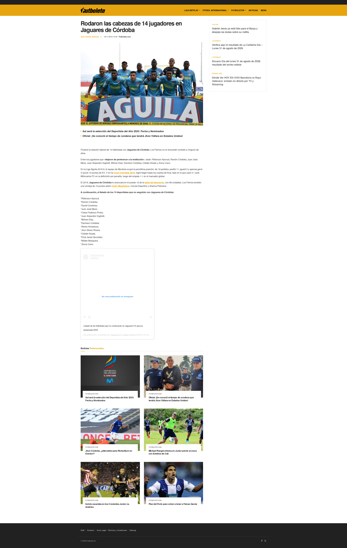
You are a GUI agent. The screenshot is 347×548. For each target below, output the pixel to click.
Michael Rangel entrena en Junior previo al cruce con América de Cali (173, 452)
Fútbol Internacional (215, 10)
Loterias (216, 41)
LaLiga (215, 24)
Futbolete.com (125, 36)
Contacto (90, 530)
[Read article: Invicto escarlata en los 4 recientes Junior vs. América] (110, 483)
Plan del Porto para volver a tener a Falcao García (173, 503)
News (263, 10)
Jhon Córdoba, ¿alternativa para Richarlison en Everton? (108, 452)
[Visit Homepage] (93, 10)
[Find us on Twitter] (265, 540)
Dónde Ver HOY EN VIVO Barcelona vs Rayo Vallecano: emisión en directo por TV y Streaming (236, 81)
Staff (82, 530)
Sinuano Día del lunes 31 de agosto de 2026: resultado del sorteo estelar (236, 62)
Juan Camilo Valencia (90, 36)
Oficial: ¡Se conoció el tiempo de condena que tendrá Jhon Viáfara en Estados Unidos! (133, 136)
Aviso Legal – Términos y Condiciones (112, 530)
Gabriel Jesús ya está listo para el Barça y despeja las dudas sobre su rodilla (235, 30)
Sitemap (133, 530)
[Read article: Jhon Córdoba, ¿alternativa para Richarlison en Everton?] (110, 430)
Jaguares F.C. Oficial (119, 335)
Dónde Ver (217, 73)
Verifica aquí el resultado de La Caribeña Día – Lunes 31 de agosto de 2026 (237, 46)
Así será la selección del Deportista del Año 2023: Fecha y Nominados (123, 131)
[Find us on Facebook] (261, 540)
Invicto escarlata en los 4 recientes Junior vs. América (107, 505)
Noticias (253, 10)
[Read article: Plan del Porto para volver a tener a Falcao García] (173, 483)
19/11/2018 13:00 (110, 36)
